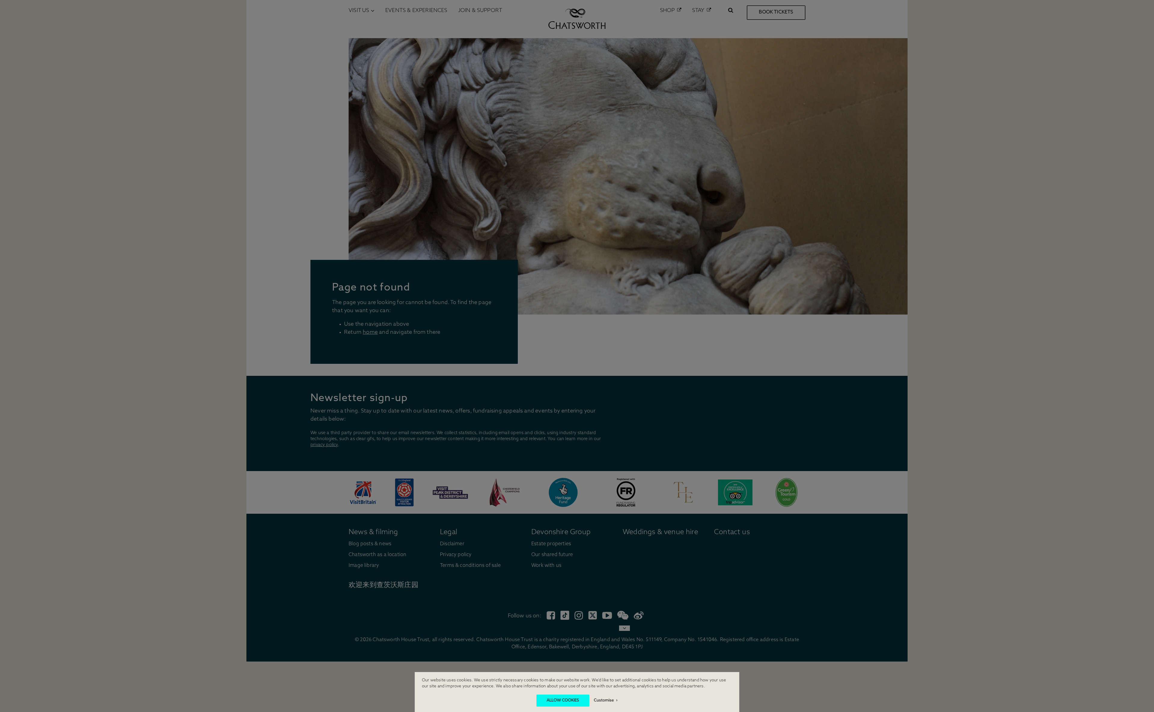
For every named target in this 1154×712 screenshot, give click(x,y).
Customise (604, 700)
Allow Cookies (563, 700)
